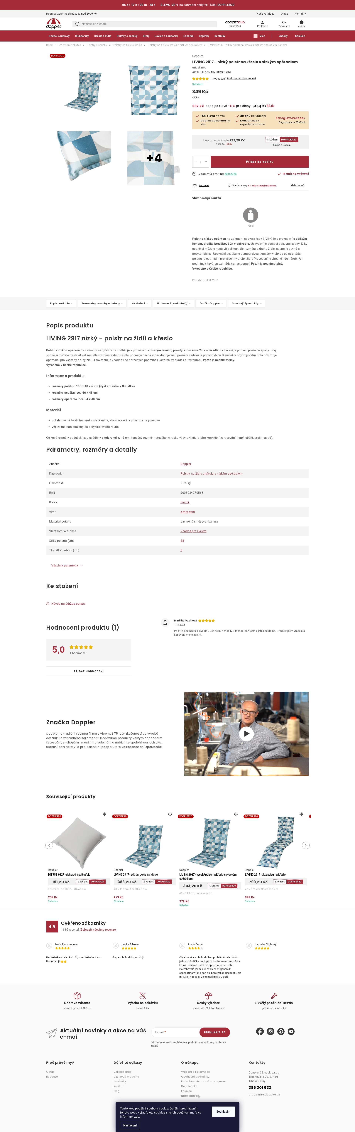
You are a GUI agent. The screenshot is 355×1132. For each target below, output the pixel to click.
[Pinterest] (281, 1031)
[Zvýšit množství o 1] (206, 161)
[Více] (259, 36)
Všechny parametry (64, 565)
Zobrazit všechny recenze (98, 929)
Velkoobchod (123, 1072)
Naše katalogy (265, 13)
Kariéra (118, 1086)
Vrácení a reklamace (195, 1072)
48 (182, 540)
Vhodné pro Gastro (193, 531)
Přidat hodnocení (89, 671)
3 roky (244, 185)
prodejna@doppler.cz (264, 1094)
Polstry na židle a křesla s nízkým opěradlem (211, 473)
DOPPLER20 (289, 139)
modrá (185, 502)
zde (136, 1116)
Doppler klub (189, 1086)
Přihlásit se (214, 1032)
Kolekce (186, 1091)
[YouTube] (291, 1031)
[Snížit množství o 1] (195, 161)
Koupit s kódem (282, 145)
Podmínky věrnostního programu (204, 1081)
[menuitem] (59, 36)
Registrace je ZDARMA (290, 120)
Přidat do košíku (260, 162)
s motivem (187, 512)
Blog (116, 1091)
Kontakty (300, 13)
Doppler (197, 56)
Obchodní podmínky (195, 1076)
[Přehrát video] (246, 733)
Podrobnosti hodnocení (241, 78)
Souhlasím (223, 1111)
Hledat (77, 24)
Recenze (52, 1076)
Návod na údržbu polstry (68, 603)
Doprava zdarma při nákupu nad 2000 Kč (71, 13)
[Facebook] (260, 1032)
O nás (284, 13)
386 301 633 (260, 1087)
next (306, 845)
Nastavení (130, 1125)
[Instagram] (270, 1032)
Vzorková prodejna (126, 1076)
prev (48, 845)
